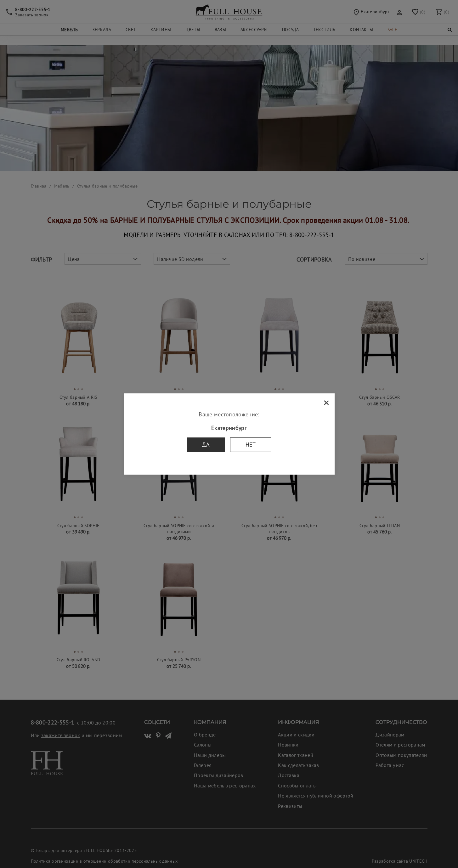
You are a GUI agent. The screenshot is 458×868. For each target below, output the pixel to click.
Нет (251, 444)
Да (206, 444)
